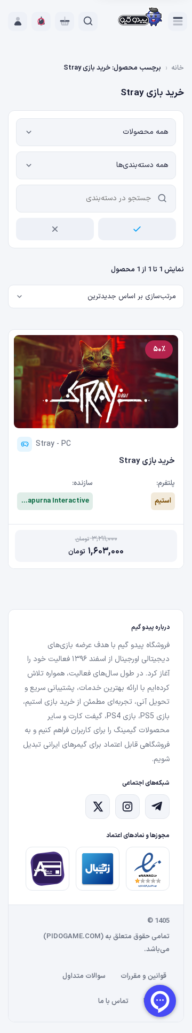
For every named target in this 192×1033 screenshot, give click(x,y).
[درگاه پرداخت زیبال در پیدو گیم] (97, 869)
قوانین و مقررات (143, 976)
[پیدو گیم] (140, 18)
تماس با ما (113, 1001)
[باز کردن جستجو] (88, 21)
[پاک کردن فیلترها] (55, 229)
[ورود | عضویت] (17, 21)
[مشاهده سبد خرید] (64, 21)
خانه (177, 68)
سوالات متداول (84, 976)
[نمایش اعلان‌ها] (41, 21)
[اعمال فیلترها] (137, 229)
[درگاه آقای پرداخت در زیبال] (47, 869)
